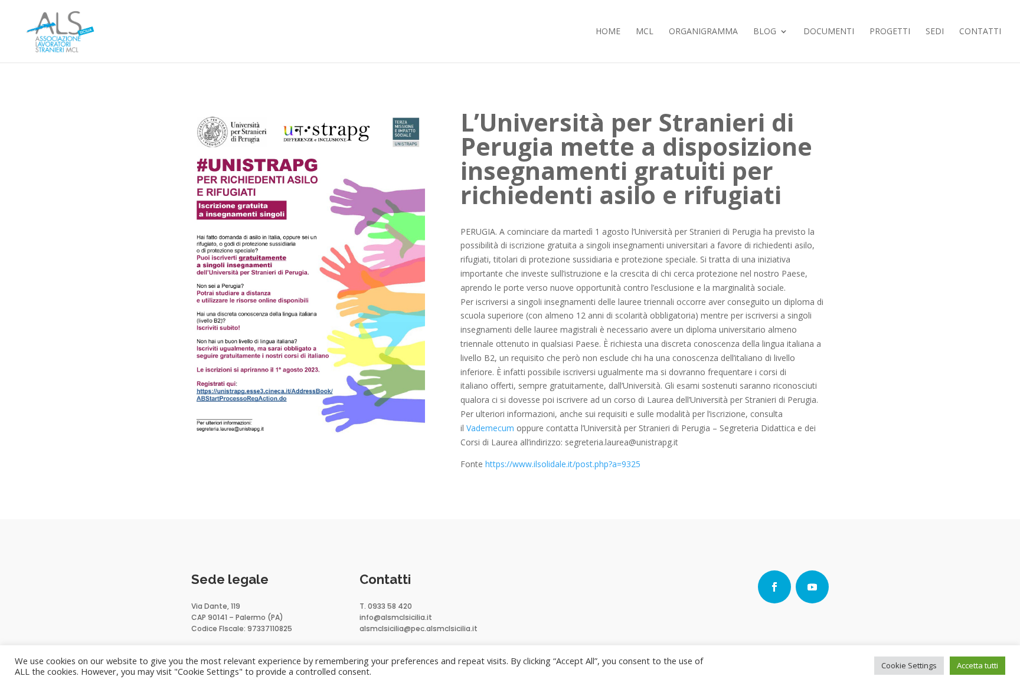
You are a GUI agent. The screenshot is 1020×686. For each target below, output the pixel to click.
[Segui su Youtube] (812, 586)
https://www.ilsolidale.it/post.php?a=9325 (562, 464)
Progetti (889, 32)
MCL (644, 32)
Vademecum (490, 428)
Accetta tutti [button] (977, 665)
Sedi (935, 32)
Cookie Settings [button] (909, 665)
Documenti (828, 32)
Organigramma (703, 32)
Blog (764, 32)
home (608, 32)
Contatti (980, 32)
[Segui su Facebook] (774, 586)
